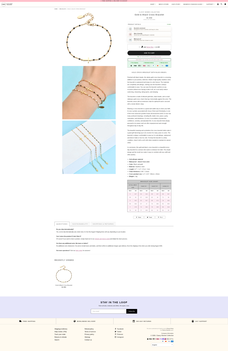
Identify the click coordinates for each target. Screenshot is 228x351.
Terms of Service (166, 330)
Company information (167, 333)
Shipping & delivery (61, 329)
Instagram (120, 337)
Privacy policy (89, 334)
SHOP (152, 4)
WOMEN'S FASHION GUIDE (192, 4)
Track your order (60, 334)
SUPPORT (209, 4)
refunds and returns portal (102, 239)
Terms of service (90, 332)
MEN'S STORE (164, 4)
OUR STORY (176, 4)
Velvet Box (150, 47)
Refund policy (89, 329)
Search (57, 340)
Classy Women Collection (164, 335)
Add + (151, 47)
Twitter (119, 332)
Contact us (88, 340)
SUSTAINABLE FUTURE (156, 56)
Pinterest (120, 334)
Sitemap (87, 337)
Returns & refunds (61, 337)
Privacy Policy (170, 328)
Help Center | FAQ (61, 332)
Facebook (120, 329)
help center (79, 250)
